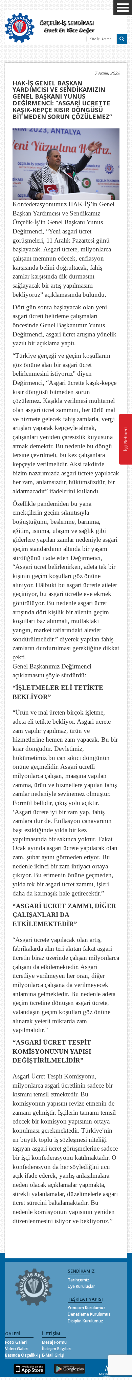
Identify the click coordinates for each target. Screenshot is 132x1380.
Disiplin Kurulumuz (85, 1321)
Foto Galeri (16, 1342)
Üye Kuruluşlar (81, 1286)
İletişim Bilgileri (56, 1349)
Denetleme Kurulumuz (89, 1314)
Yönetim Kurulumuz (87, 1308)
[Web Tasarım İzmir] (107, 1370)
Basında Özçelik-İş (23, 1355)
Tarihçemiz (78, 1280)
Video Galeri (16, 1349)
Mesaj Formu (54, 1342)
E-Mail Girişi (53, 1355)
